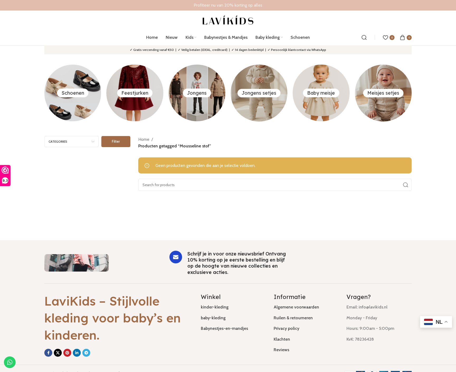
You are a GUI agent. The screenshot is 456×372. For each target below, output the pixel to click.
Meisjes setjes (383, 93)
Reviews (281, 349)
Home (143, 139)
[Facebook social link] (48, 353)
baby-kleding (213, 317)
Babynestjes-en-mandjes (224, 328)
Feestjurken (134, 93)
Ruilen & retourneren (293, 317)
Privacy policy (286, 328)
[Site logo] (228, 19)
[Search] (364, 37)
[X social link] (58, 353)
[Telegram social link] (86, 353)
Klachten (282, 339)
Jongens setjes (259, 93)
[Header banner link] (228, 5)
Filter (116, 141)
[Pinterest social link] (67, 353)
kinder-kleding (215, 307)
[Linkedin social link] (77, 353)
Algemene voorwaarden (296, 307)
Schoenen (72, 93)
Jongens (197, 93)
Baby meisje (321, 93)
